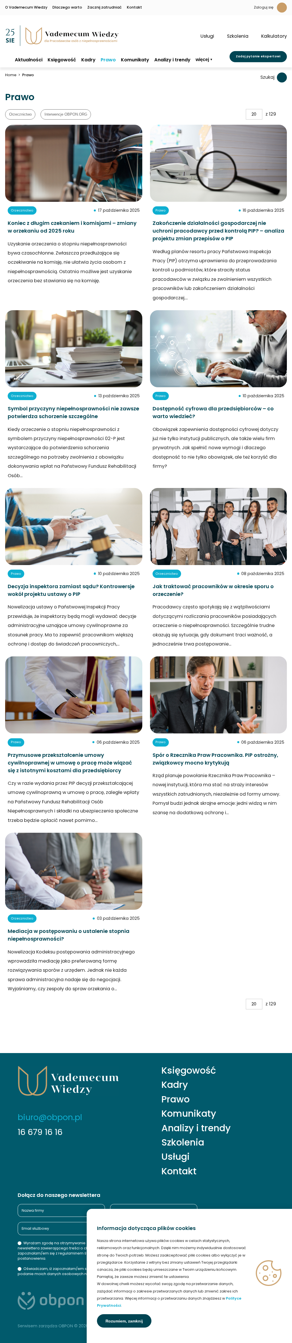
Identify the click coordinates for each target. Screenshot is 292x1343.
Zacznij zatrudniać (104, 7)
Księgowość (62, 60)
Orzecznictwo (20, 114)
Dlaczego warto (67, 7)
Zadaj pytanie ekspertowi (258, 56)
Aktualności (28, 60)
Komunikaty (135, 60)
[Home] (7, 59)
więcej (202, 59)
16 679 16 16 (40, 1132)
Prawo (108, 60)
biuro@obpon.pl (50, 1117)
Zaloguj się (263, 7)
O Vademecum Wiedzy (26, 7)
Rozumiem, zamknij (124, 1321)
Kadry (88, 60)
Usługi (175, 1156)
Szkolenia (182, 1142)
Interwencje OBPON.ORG (65, 114)
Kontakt (134, 7)
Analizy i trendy (172, 60)
